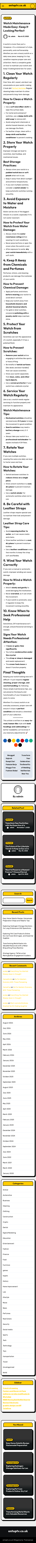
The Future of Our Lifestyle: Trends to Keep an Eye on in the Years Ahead (17, 848)
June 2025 (7, 1098)
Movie (5, 1303)
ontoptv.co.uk (17, 5)
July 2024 (7, 1152)
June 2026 (7, 1034)
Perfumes (6, 1313)
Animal (5, 1190)
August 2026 (8, 1023)
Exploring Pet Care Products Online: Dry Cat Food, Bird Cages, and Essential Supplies (18, 936)
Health (5, 1276)
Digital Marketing (9, 1233)
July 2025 (7, 1093)
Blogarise (17, 1540)
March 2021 (7, 1163)
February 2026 (8, 1055)
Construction (8, 1217)
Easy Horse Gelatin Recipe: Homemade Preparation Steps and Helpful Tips (18, 1445)
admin (13, 36)
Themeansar (28, 1540)
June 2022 (7, 1157)
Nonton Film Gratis (10, 1403)
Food (5, 1260)
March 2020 (7, 1168)
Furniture (6, 1265)
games (5, 1270)
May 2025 (6, 1103)
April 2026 (7, 1044)
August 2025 (8, 1087)
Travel (5, 1362)
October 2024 (8, 1141)
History (5, 1281)
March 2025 (7, 1114)
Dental (5, 1227)
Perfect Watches (19, 88)
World (5, 1373)
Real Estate (7, 1319)
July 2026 (7, 1028)
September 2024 (9, 1146)
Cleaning (6, 1206)
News (5, 1308)
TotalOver (7, 1408)
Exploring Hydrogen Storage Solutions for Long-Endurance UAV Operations (18, 1468)
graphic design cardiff (12, 1405)
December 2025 (9, 1066)
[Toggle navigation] (2, 6)
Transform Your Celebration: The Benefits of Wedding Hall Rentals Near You (25, 764)
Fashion (6, 1249)
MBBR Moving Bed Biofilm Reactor (16, 1400)
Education (7, 1238)
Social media (7, 1330)
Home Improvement (10, 1287)
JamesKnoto (7, 979)
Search (18, 893)
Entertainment (8, 1244)
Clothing (6, 1211)
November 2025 (9, 1071)
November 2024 (9, 1136)
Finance (6, 1254)
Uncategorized (8, 1367)
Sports (5, 1335)
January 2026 (8, 1060)
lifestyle (7, 18)
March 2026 (7, 1050)
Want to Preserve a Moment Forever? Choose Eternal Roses (17, 872)
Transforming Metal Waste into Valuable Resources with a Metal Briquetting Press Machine (15, 946)
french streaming (10, 1388)
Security (6, 1324)
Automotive (7, 1195)
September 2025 (9, 1082)
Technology (7, 1346)
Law (4, 1292)
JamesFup (7, 987)
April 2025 (7, 1109)
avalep (5, 971)
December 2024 (9, 1130)
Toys (4, 1351)
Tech (4, 1340)
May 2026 (6, 1039)
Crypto (5, 1222)
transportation (8, 1356)
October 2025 (8, 1077)
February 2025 (8, 1120)
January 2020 (8, 1173)
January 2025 (8, 1125)
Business (6, 1201)
